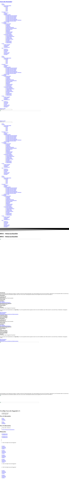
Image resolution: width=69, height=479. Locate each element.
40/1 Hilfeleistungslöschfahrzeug (5, 302)
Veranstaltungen (8, 33)
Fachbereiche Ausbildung (8, 34)
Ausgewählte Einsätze (7, 5)
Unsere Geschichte (7, 44)
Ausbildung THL (9, 37)
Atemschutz (8, 24)
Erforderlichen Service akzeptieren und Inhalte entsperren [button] (9, 314)
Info (2, 48)
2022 (7, 10)
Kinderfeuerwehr (9, 41)
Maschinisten (8, 82)
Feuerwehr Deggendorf (6, 1)
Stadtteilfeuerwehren (7, 14)
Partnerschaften (6, 45)
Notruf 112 (6, 101)
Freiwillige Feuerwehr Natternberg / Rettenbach (13, 20)
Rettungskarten (6, 53)
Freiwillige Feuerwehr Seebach (11, 73)
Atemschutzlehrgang (9, 35)
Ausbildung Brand (9, 38)
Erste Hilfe (7, 92)
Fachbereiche (4, 22)
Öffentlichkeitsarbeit (9, 31)
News (3, 3)
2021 (7, 63)
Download (5, 54)
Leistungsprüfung (9, 42)
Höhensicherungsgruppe (10, 27)
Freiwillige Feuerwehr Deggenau (11, 16)
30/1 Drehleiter (2, 301)
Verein (3, 43)
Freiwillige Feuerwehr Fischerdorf (11, 15)
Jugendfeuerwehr (9, 40)
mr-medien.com (5, 444)
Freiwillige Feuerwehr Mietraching (11, 19)
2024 (7, 8)
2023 (7, 9)
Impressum (4, 451)
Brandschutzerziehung (9, 39)
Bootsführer (8, 25)
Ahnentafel (6, 46)
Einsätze (3, 4)
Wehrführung (6, 12)
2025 (7, 7)
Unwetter (5, 51)
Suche (1, 109)
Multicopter (8, 83)
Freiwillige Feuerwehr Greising (11, 18)
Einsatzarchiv (6, 6)
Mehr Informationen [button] (3, 312)
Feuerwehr (3, 64)
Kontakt (3, 450)
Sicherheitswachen (9, 32)
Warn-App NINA (7, 52)
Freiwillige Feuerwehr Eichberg (11, 17)
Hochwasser (6, 50)
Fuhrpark (5, 13)
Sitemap (3, 448)
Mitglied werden (6, 21)
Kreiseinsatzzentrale (9, 29)
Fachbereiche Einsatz (7, 23)
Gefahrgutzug (8, 26)
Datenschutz (4, 447)
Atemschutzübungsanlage (10, 36)
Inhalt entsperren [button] (2, 313)
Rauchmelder (6, 102)
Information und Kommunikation (11, 28)
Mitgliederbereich (7, 47)
